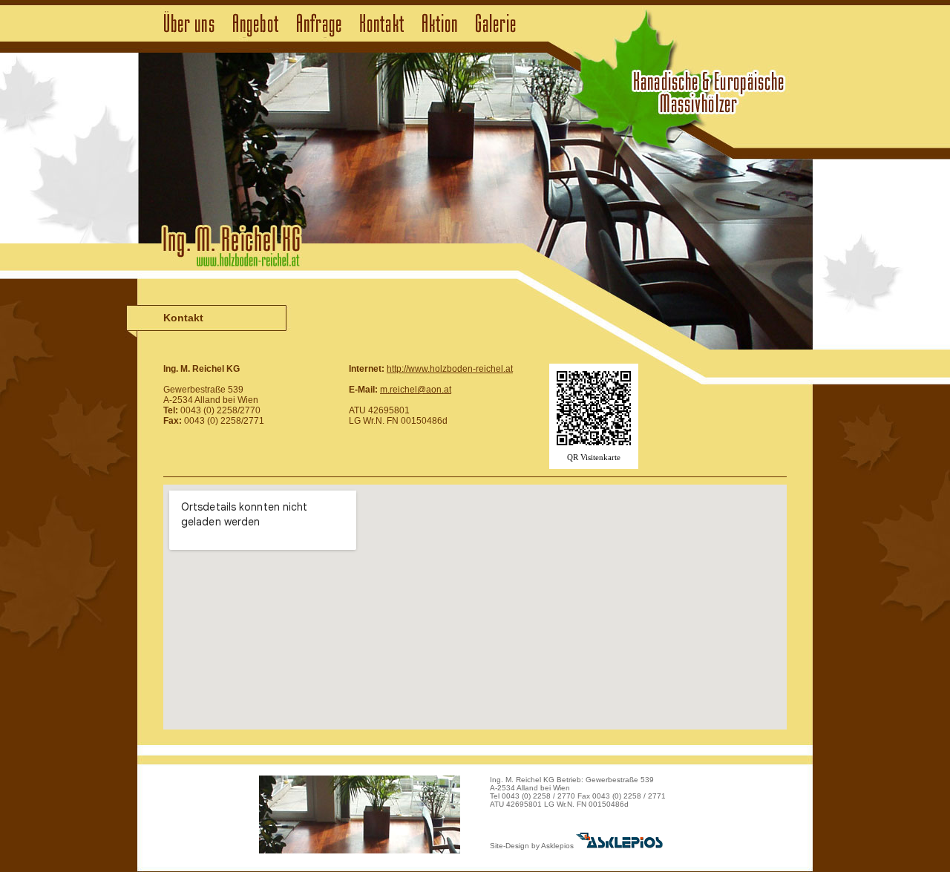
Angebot (255, 24)
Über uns (188, 24)
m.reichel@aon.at (415, 389)
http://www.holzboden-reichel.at (450, 369)
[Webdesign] (619, 846)
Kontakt (382, 24)
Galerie (496, 24)
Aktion (439, 24)
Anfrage (319, 24)
